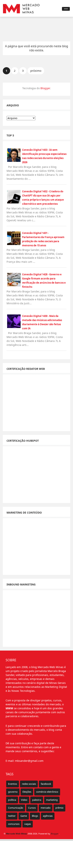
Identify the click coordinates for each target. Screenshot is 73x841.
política (12, 799)
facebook (46, 783)
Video (24, 799)
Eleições (26, 791)
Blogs (35, 815)
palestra (36, 799)
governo (13, 791)
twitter (12, 815)
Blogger (45, 88)
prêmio (59, 807)
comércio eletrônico (47, 791)
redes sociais (29, 783)
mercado (46, 807)
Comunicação (15, 807)
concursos (13, 824)
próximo (35, 70)
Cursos (32, 807)
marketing (52, 799)
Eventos (12, 783)
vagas (27, 824)
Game (23, 815)
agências (48, 815)
